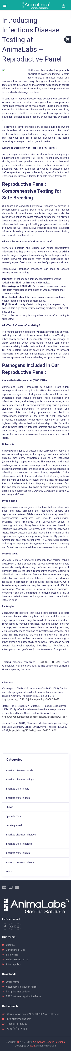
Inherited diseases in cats (19, 770)
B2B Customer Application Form (23, 996)
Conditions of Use (15, 949)
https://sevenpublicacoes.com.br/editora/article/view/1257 (34, 716)
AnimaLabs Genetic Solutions (49, 1042)
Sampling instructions (18, 991)
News (9, 871)
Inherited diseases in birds (20, 862)
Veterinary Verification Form (21, 986)
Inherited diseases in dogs (20, 779)
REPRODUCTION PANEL (49, 662)
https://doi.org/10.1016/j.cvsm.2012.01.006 (32, 730)
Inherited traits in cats (17, 788)
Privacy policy (13, 964)
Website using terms (17, 959)
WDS (32, 1045)
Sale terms (12, 954)
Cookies (10, 945)
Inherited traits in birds (18, 853)
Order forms (12, 981)
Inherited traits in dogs (18, 797)
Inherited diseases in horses (21, 834)
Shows (9, 807)
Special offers (13, 816)
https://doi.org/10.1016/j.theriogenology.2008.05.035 (30, 699)
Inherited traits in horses (19, 843)
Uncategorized (14, 825)
